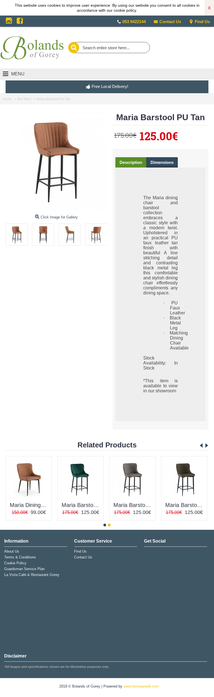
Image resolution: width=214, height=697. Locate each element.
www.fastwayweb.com (141, 686)
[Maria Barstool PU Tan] (19, 232)
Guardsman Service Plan (24, 569)
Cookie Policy (15, 563)
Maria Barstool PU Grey (133, 505)
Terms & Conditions (20, 557)
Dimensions (162, 162)
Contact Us (170, 21)
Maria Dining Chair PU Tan (30, 505)
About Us (11, 551)
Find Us (202, 21)
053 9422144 (134, 21)
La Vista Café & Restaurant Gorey (31, 575)
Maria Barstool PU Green (185, 505)
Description (131, 162)
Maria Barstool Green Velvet (81, 505)
